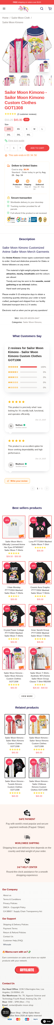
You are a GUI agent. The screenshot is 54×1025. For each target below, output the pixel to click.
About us (7, 895)
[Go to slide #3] (39, 81)
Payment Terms (10, 928)
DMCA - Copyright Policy (14, 907)
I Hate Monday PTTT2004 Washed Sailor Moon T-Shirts (13, 590)
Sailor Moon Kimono (12, 22)
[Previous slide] (7, 50)
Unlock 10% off (6, 1012)
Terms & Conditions (12, 899)
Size (6, 124)
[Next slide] (47, 50)
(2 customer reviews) (26, 114)
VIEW (13, 535)
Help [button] (49, 1021)
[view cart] (50, 8)
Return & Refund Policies (14, 932)
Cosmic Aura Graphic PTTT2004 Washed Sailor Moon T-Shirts (40, 590)
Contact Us (8, 936)
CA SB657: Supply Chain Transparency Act (22, 911)
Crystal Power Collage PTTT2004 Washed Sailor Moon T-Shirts (14, 633)
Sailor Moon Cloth (20, 18)
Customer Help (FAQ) (13, 940)
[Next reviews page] (46, 488)
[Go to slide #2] (24, 81)
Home (5, 18)
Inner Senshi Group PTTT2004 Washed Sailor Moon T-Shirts (40, 633)
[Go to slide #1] (9, 81)
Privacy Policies (10, 903)
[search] (41, 8)
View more (27, 696)
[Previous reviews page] (32, 488)
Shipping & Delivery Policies (15, 924)
